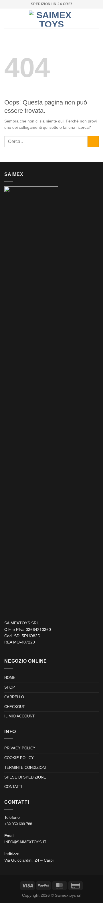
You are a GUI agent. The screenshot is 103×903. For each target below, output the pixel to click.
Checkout (14, 707)
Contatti (13, 787)
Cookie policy (19, 758)
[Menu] (7, 18)
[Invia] (93, 141)
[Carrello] (96, 18)
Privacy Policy (19, 748)
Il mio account (19, 716)
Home (9, 677)
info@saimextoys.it (25, 842)
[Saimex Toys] (51, 19)
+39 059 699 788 (18, 824)
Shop (9, 687)
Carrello (14, 697)
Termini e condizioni (25, 767)
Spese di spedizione (25, 777)
